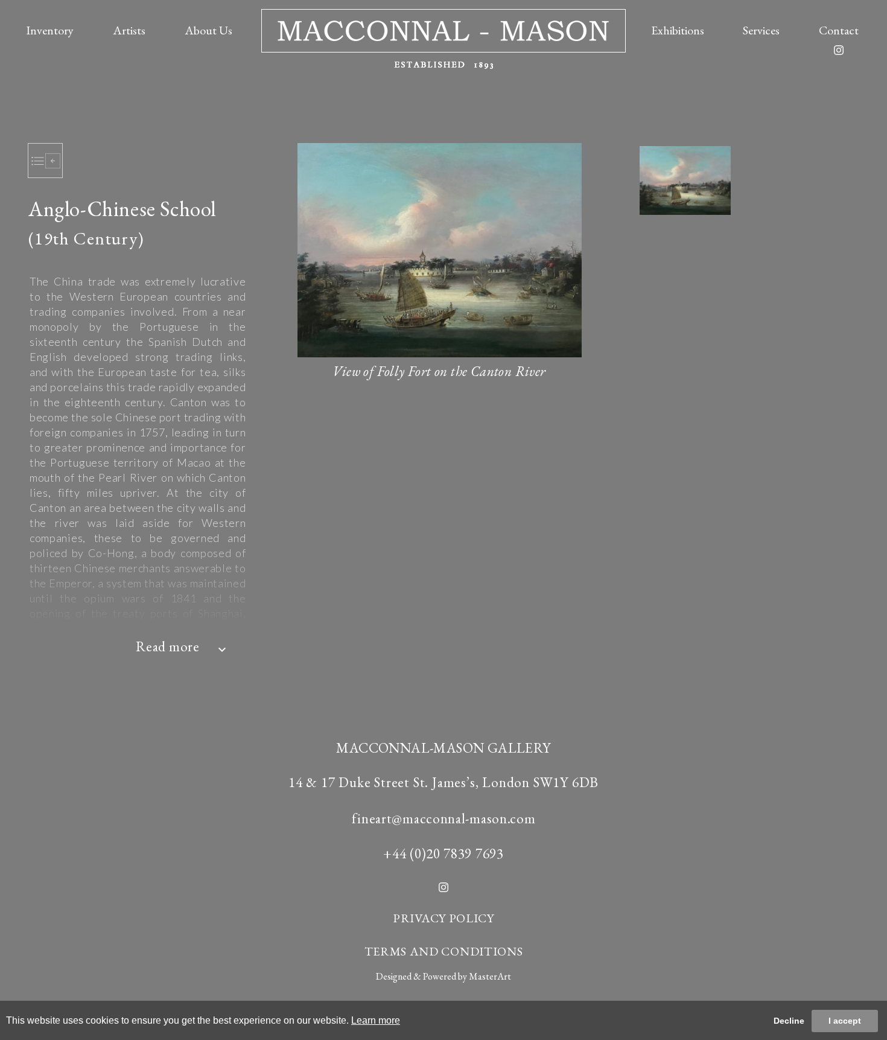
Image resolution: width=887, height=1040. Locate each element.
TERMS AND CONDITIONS (443, 951)
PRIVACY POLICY (443, 918)
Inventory (50, 30)
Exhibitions (677, 30)
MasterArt (490, 976)
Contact (839, 30)
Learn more (375, 1020)
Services (761, 30)
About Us (208, 30)
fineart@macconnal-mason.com (444, 818)
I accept (844, 1021)
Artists (129, 30)
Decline (789, 1021)
